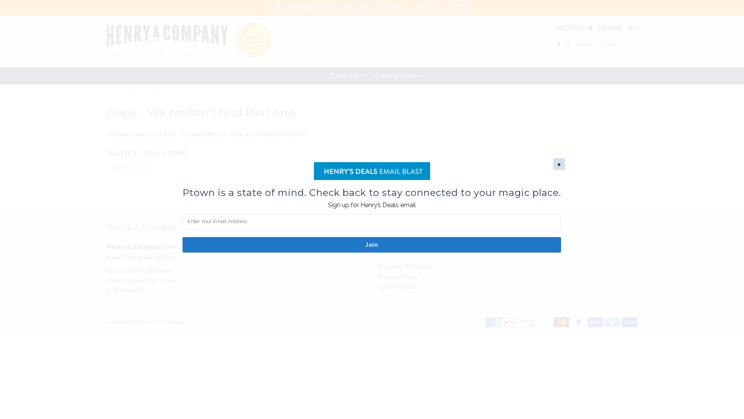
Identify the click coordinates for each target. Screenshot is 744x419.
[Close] (559, 164)
